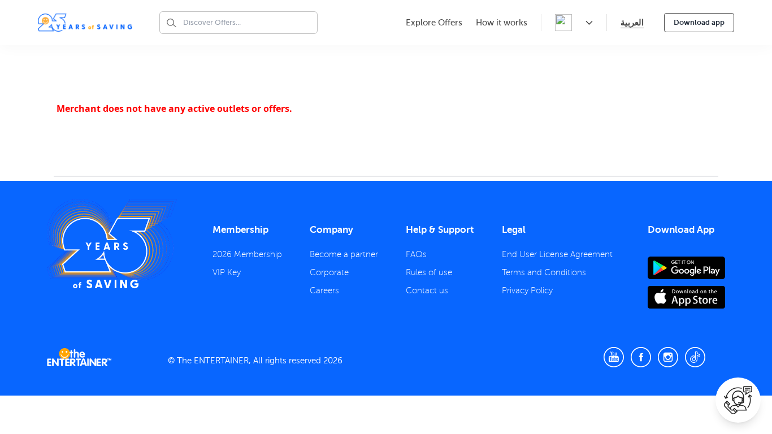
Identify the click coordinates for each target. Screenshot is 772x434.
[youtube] (614, 357)
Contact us (427, 290)
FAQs (416, 254)
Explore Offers (434, 22)
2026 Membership (247, 254)
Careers (324, 290)
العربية (632, 22)
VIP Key (226, 272)
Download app (699, 22)
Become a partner (344, 254)
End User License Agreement (557, 254)
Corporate (329, 272)
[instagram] (668, 357)
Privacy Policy (527, 290)
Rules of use (429, 272)
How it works (501, 22)
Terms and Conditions (544, 272)
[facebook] (641, 357)
